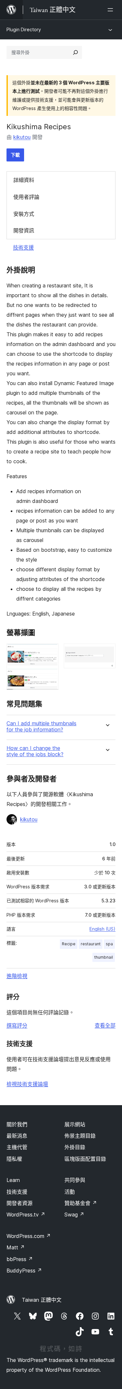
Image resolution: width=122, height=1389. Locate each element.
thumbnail (103, 957)
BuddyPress (24, 1270)
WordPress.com (29, 1236)
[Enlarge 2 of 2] (106, 652)
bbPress (20, 1259)
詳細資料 (23, 180)
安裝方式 (23, 214)
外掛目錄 (74, 1147)
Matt (16, 1247)
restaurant (91, 943)
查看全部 (105, 1025)
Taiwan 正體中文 (41, 1300)
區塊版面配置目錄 (85, 1159)
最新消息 (17, 1135)
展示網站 (74, 1124)
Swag (74, 1214)
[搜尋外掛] (75, 52)
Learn (13, 1180)
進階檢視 (17, 976)
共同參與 (74, 1180)
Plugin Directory (24, 29)
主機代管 (17, 1147)
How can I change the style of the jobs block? (35, 751)
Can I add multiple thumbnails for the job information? (41, 726)
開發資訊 (23, 230)
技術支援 (23, 247)
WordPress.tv (26, 1214)
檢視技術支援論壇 (27, 1084)
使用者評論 (26, 197)
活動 (69, 1191)
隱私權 (14, 1159)
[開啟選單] (111, 10)
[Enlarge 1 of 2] (50, 652)
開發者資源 (20, 1203)
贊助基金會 (80, 1203)
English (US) (102, 929)
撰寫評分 (17, 1025)
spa (109, 943)
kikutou (22, 137)
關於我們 (17, 1124)
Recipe (68, 943)
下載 (15, 155)
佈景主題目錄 (80, 1135)
